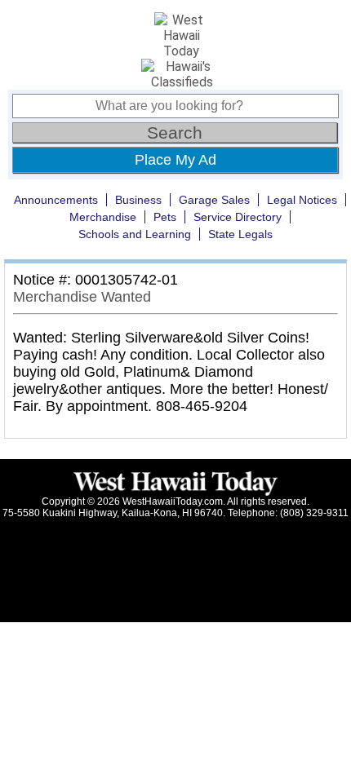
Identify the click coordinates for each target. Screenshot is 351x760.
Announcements (56, 199)
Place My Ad (175, 160)
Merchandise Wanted (82, 297)
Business (138, 199)
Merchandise (102, 216)
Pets (164, 216)
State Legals (240, 234)
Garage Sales (214, 199)
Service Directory (237, 216)
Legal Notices (302, 199)
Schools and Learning (134, 234)
